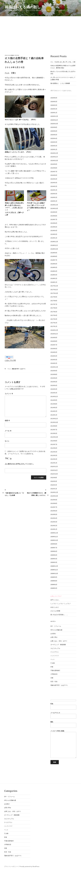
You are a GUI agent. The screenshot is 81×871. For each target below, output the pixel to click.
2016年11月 (54, 334)
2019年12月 (54, 205)
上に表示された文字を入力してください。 (20, 464)
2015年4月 (53, 385)
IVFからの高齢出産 (56, 630)
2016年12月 (54, 330)
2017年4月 (53, 315)
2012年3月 (53, 455)
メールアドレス (55, 713)
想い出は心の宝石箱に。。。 (59, 614)
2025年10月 (54, 123)
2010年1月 (53, 529)
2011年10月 (54, 474)
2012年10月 (54, 437)
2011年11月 (54, 470)
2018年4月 (53, 271)
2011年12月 (54, 466)
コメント (9, 393)
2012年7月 (53, 444)
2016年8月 (53, 341)
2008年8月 (53, 581)
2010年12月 (54, 492)
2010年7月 (53, 507)
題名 (51, 722)
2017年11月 (54, 289)
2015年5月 (53, 381)
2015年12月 (54, 367)
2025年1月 (53, 149)
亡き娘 (52, 663)
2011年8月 (53, 477)
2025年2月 (53, 146)
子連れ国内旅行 (55, 670)
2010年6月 (53, 511)
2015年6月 (53, 378)
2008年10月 (54, 573)
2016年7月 (53, 345)
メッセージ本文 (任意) (57, 731)
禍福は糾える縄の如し (23, 7)
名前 (7, 420)
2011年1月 (53, 488)
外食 (51, 667)
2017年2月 (53, 323)
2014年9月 (53, 400)
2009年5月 (53, 555)
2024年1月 (53, 190)
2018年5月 (53, 267)
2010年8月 (53, 503)
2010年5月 (53, 514)
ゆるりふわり (54, 607)
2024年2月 (53, 186)
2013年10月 (54, 422)
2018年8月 (53, 256)
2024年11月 (54, 157)
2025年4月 (53, 138)
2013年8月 (53, 426)
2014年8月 (53, 404)
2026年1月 (53, 112)
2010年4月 (53, 518)
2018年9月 (53, 253)
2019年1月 (53, 238)
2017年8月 (53, 300)
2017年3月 (53, 319)
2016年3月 (53, 359)
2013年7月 (53, 429)
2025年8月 (53, 127)
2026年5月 (53, 101)
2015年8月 (53, 374)
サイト (7, 441)
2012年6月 (53, 448)
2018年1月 (53, 282)
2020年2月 (53, 197)
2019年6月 (53, 223)
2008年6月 (53, 584)
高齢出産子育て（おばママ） (19, 368)
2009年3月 (53, 562)
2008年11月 (54, 570)
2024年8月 (53, 168)
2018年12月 (54, 241)
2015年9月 (53, 370)
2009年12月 (54, 533)
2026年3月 (53, 105)
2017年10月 (54, 293)
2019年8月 (53, 216)
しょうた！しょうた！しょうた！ (60, 603)
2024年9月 (53, 164)
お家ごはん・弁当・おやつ (58, 641)
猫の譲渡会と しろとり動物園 (60, 83)
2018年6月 (53, 264)
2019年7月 (53, 219)
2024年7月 (53, 171)
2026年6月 (53, 98)
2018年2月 (53, 278)
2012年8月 (53, 441)
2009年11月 (54, 536)
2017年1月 (53, 326)
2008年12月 (54, 566)
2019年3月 (53, 234)
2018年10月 (54, 249)
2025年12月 (54, 116)
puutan (17, 55)
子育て (13, 73)
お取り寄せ (53, 637)
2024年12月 (54, 153)
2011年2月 (53, 485)
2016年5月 (53, 352)
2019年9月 (53, 212)
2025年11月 (54, 120)
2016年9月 (53, 337)
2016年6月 (53, 348)
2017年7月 (53, 304)
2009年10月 (54, 540)
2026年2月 (53, 109)
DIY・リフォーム (55, 626)
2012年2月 (53, 459)
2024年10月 (54, 160)
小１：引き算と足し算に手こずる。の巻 (62, 62)
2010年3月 (53, 522)
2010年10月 (54, 496)
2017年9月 (53, 297)
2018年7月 (53, 260)
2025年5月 (53, 134)
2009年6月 (53, 551)
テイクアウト (54, 652)
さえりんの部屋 (55, 611)
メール (8, 431)
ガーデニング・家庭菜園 (58, 644)
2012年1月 (53, 463)
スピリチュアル (55, 648)
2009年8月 (53, 544)
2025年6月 (53, 131)
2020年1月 (53, 201)
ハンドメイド (54, 655)
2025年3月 (53, 142)
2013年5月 (53, 433)
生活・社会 (53, 681)
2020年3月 (53, 193)
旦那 (51, 678)
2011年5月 (53, 481)
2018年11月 (54, 245)
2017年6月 (53, 308)
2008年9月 (53, 577)
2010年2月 (53, 525)
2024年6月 (53, 175)
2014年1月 (53, 415)
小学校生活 (53, 674)
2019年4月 (53, 230)
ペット (7, 73)
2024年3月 (53, 182)
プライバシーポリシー (11, 866)
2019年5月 (53, 227)
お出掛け (53, 633)
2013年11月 (54, 418)
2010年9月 (53, 500)
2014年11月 (54, 396)
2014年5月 (53, 407)
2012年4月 (53, 452)
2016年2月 (53, 363)
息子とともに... (55, 600)
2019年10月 (54, 208)
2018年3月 (53, 275)
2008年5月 (53, 588)
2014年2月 (53, 411)
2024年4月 (53, 179)
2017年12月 (54, 286)
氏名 (51, 703)
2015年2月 (53, 393)
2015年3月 (53, 389)
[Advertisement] (40, 31)
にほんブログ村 (10, 360)
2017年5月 (53, 311)
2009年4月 (53, 558)
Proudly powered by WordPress (29, 866)
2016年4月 (53, 356)
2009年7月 (53, 547)
